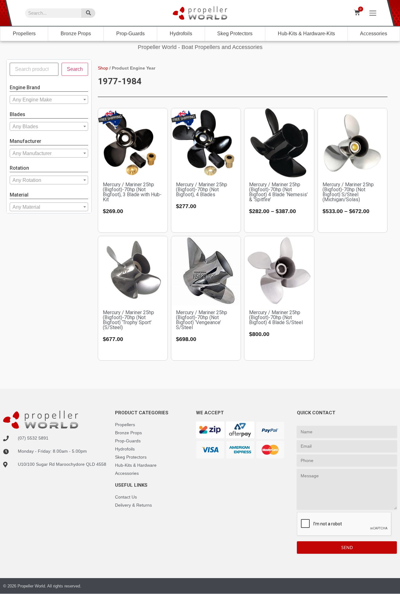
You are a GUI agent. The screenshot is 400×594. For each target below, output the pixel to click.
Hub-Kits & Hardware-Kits (306, 33)
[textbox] (49, 99)
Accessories (373, 33)
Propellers (24, 33)
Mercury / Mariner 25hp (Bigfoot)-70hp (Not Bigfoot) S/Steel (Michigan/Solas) (348, 192)
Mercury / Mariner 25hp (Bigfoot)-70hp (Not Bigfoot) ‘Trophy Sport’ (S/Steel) (128, 319)
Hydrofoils (181, 33)
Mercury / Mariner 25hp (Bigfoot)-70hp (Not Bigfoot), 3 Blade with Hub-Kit (132, 192)
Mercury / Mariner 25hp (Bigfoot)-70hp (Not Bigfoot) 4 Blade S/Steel (276, 317)
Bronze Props (76, 33)
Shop (103, 68)
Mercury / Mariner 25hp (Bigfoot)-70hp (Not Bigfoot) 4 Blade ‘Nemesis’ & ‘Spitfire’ (278, 192)
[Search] (88, 13)
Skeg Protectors (234, 33)
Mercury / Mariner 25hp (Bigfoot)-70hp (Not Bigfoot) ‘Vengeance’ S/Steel (201, 319)
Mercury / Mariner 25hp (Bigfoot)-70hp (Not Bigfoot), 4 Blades (201, 189)
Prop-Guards (130, 33)
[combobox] (49, 99)
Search (75, 69)
